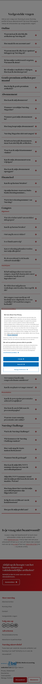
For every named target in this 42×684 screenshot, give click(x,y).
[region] (21, 342)
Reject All (20, 364)
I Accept (20, 359)
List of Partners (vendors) (10, 352)
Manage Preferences (20, 369)
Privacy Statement (12, 335)
